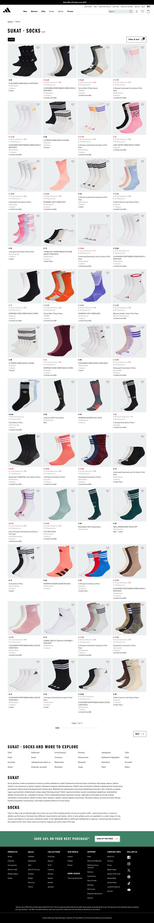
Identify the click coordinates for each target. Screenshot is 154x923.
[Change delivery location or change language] (148, 7)
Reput (10, 767)
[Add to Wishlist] (38, 48)
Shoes (51, 12)
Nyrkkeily (59, 767)
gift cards (116, 6)
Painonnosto (83, 758)
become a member (127, 6)
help (95, 6)
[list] (67, 39)
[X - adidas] (136, 870)
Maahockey (59, 762)
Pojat (10, 758)
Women (34, 12)
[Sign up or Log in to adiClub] (137, 11)
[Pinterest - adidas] (136, 877)
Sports (61, 12)
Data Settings (60, 918)
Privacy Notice (78, 918)
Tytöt (10, 753)
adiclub (137, 6)
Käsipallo (82, 762)
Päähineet (35, 753)
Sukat (33, 758)
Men (25, 12)
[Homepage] (7, 10)
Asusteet (11, 762)
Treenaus (58, 758)
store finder (88, 6)
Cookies (69, 918)
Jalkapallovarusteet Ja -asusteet (41, 762)
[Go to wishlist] (142, 11)
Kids (43, 12)
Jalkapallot (106, 753)
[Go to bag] (148, 11)
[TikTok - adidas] (136, 883)
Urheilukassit (60, 753)
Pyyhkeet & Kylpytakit (110, 758)
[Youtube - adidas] (136, 890)
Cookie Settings (48, 918)
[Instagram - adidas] (136, 864)
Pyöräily (81, 753)
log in (143, 6)
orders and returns (105, 6)
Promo (70, 12)
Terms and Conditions (93, 918)
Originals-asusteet (39, 767)
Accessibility (107, 918)
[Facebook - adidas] (136, 857)
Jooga (80, 767)
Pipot (103, 767)
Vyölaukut (105, 762)
